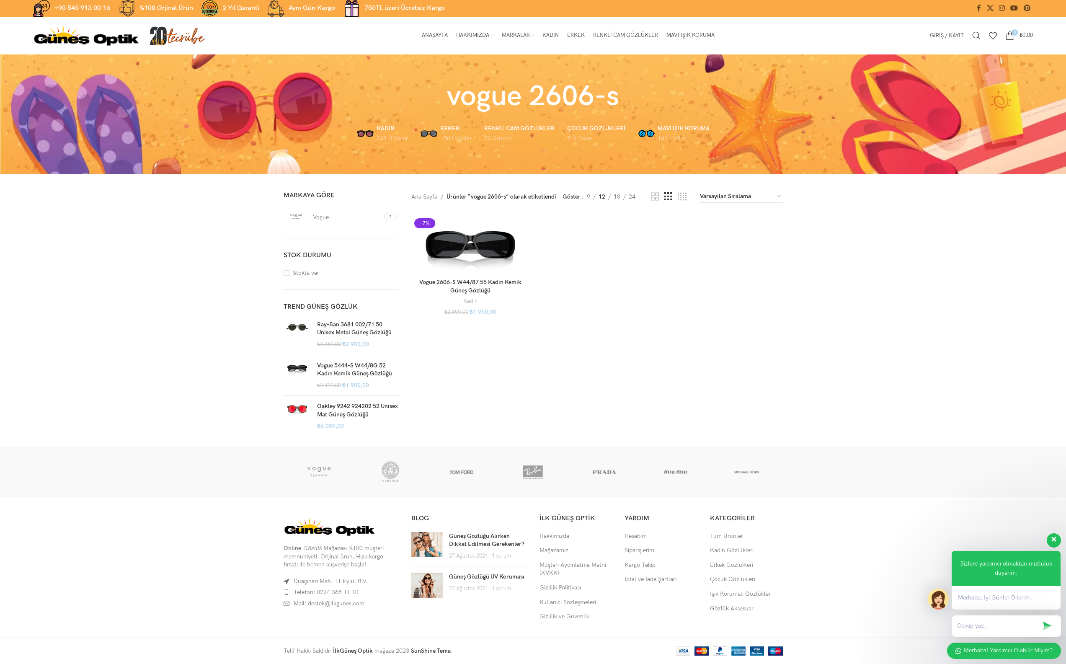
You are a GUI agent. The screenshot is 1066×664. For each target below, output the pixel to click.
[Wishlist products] (993, 35)
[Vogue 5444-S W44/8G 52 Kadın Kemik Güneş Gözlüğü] (297, 376)
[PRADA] (604, 472)
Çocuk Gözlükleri (732, 579)
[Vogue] (319, 472)
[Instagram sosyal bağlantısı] (1001, 8)
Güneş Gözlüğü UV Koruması (486, 576)
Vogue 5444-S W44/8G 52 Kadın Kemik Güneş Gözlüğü (354, 369)
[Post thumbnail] (427, 546)
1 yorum (501, 556)
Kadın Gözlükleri (732, 550)
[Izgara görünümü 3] (668, 196)
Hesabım (636, 536)
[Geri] (436, 96)
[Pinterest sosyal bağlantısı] (1027, 8)
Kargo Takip (640, 564)
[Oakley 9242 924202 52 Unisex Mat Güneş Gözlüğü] (297, 416)
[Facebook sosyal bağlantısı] (979, 8)
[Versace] (390, 472)
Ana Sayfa (424, 196)
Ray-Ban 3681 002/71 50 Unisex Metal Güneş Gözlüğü (354, 328)
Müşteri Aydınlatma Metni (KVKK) (572, 569)
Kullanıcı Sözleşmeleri (567, 602)
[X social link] (990, 8)
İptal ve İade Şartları (650, 579)
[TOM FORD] (461, 472)
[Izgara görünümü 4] (682, 196)
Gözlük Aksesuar (732, 608)
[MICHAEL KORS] (746, 472)
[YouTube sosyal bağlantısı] (1014, 8)
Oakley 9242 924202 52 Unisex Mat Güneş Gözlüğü (357, 410)
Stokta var (306, 272)
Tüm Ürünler (726, 536)
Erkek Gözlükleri (731, 564)
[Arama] (976, 35)
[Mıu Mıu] (675, 472)
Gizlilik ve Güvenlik (564, 616)
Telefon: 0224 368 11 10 (326, 592)
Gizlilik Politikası (560, 587)
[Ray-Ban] (532, 472)
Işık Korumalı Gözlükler (740, 593)
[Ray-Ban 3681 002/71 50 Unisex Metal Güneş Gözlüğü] (297, 334)
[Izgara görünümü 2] (655, 196)
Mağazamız (553, 550)
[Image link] (330, 526)
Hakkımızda (554, 536)
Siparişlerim (639, 550)
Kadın (470, 301)
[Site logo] (86, 35)
